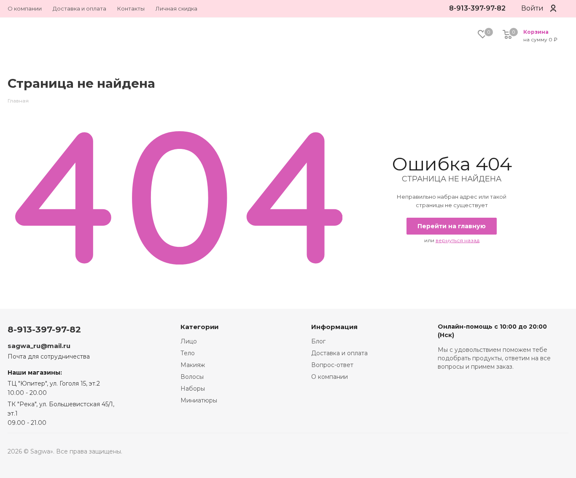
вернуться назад (457, 240)
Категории (199, 327)
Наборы (192, 388)
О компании (329, 377)
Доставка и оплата (339, 353)
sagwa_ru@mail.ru (39, 346)
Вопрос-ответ (332, 365)
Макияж (192, 365)
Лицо (188, 341)
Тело (187, 353)
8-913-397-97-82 (477, 8)
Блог (318, 341)
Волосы (192, 377)
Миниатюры (198, 400)
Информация (334, 327)
